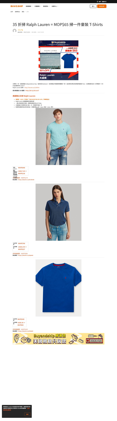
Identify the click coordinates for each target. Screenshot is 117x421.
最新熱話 (17, 11)
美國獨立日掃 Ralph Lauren (24, 96)
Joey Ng (20, 30)
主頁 (12, 11)
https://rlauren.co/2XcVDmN (26, 179)
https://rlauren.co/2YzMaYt (25, 331)
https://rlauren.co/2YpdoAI (25, 255)
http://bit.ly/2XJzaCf (32, 90)
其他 (23, 11)
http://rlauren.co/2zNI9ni (32, 87)
